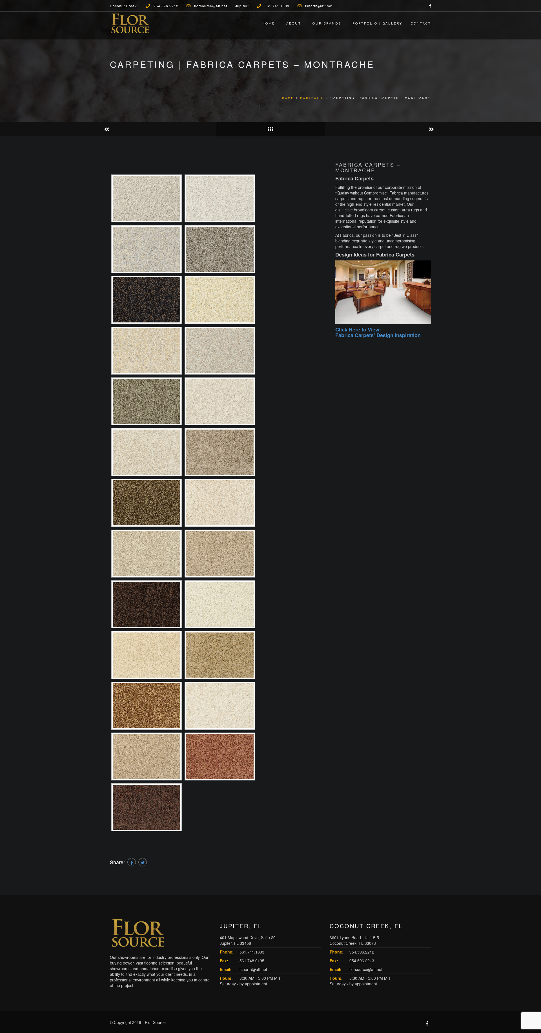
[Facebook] (131, 862)
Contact (421, 23)
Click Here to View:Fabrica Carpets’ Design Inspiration (378, 332)
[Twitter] (142, 862)
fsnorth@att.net (253, 969)
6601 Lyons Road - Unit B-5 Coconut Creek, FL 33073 (354, 940)
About (293, 23)
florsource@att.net (365, 969)
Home (268, 23)
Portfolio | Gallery (377, 23)
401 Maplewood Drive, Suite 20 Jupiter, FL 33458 (248, 940)
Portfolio (312, 98)
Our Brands (326, 23)
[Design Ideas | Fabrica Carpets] (383, 292)
